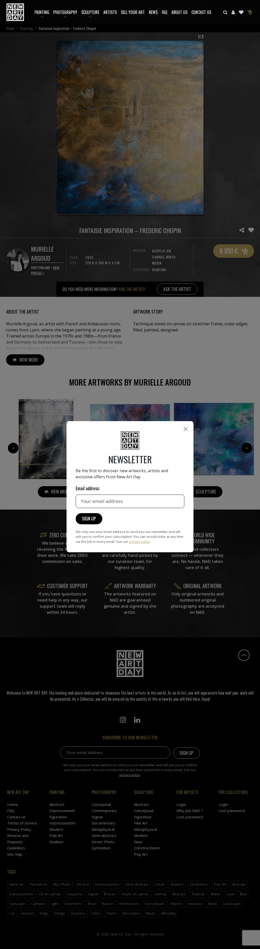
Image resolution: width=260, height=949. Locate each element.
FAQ (164, 12)
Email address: (88, 488)
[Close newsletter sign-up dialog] (185, 429)
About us (179, 12)
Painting (42, 12)
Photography (65, 12)
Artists (110, 12)
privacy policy (139, 541)
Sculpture (90, 12)
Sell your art (133, 12)
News (153, 12)
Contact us (201, 12)
